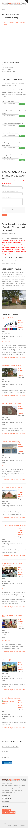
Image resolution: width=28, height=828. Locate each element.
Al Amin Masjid (6, 660)
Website (7, 341)
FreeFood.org (6, 810)
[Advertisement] (14, 42)
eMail (10, 191)
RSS (2, 798)
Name (5, 185)
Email (3, 341)
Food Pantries (14, 4)
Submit (4, 215)
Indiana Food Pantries (13, 22)
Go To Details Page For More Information (13, 357)
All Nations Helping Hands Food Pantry (14, 525)
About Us (15, 825)
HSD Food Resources (8, 812)
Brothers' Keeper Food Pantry (11, 442)
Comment (6, 197)
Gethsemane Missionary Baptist (11, 365)
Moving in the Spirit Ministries (11, 698)
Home (5, 22)
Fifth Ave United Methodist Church (12, 487)
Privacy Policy (6, 795)
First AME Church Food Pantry (11, 404)
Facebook (5, 798)
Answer (22, 104)
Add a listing (5, 801)
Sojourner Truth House (9, 318)
